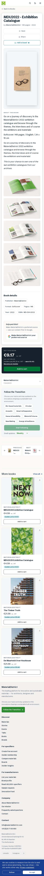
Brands (4, 740)
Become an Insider (11, 364)
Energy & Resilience (26, 421)
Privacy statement (27, 867)
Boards (4, 762)
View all (37, 474)
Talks (4, 733)
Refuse (11, 872)
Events (4, 729)
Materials (5, 722)
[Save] (39, 480)
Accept (32, 872)
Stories (4, 725)
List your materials (9, 777)
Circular (28, 406)
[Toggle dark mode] (35, 3)
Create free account (9, 751)
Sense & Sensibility (13, 416)
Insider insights (8, 766)
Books (4, 736)
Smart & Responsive (24, 411)
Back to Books (8, 9)
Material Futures (30, 416)
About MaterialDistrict (10, 803)
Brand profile (7, 781)
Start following (22, 428)
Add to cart (22, 369)
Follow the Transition (13, 710)
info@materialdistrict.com (12, 825)
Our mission (6, 806)
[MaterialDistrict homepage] (9, 3)
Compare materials (9, 759)
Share (23, 37)
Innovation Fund (8, 791)
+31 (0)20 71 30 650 (9, 829)
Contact (5, 814)
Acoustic (9, 411)
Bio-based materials (13, 406)
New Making (10, 421)
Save (23, 31)
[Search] (30, 3)
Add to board (22, 43)
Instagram (16, 853)
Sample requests (8, 788)
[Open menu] (40, 3)
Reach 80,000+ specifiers (12, 784)
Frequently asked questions (12, 810)
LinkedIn (6, 853)
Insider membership (9, 755)
